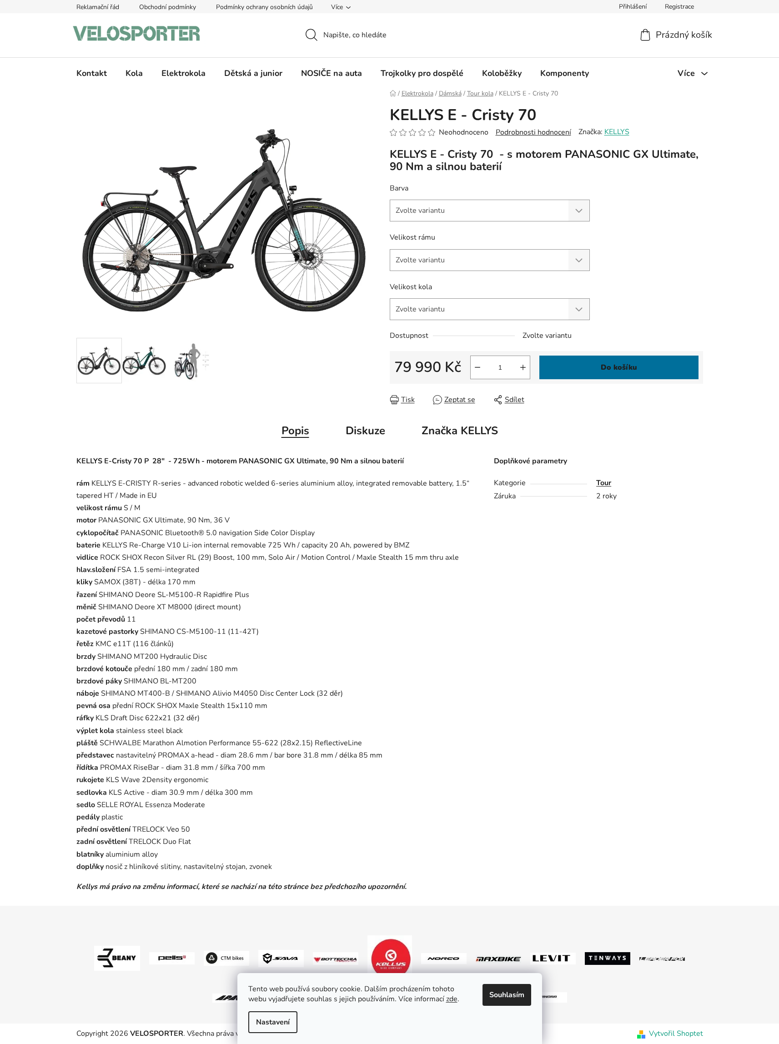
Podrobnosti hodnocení (533, 132)
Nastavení (273, 1022)
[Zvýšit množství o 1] (523, 367)
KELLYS (616, 132)
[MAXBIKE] (498, 959)
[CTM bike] (226, 958)
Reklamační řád (97, 7)
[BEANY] (117, 958)
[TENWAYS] (607, 958)
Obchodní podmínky (167, 7)
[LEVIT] (553, 958)
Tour (603, 483)
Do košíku (619, 367)
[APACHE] (235, 997)
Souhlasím (506, 995)
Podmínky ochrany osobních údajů (264, 7)
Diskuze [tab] (365, 430)
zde (451, 999)
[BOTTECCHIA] (335, 958)
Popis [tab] (295, 430)
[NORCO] (444, 958)
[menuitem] (91, 73)
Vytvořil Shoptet (676, 1034)
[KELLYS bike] (389, 958)
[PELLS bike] (172, 958)
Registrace (679, 6)
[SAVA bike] (281, 958)
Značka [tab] (460, 430)
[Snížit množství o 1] (477, 367)
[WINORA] (544, 997)
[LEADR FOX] (662, 959)
